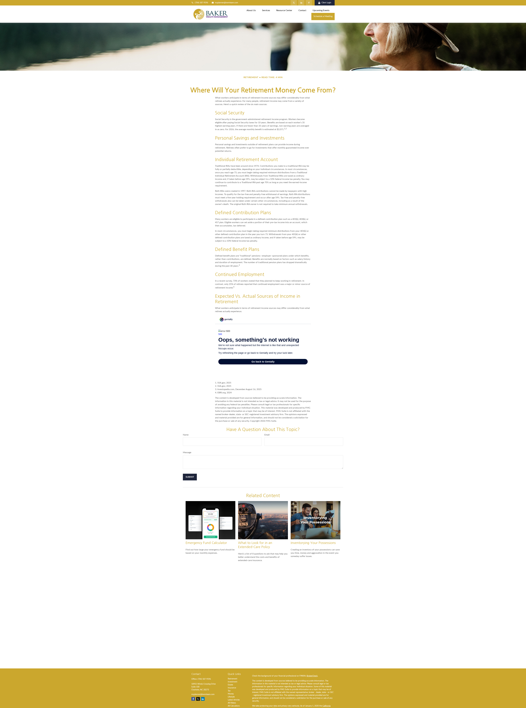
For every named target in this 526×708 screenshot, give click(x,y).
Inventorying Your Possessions (313, 542)
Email (267, 435)
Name (185, 435)
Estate (230, 685)
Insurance (232, 688)
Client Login (326, 3)
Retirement (232, 679)
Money (231, 694)
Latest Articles (234, 700)
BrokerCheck (312, 676)
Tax (229, 691)
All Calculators (234, 706)
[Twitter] (294, 2)
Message (187, 452)
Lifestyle (231, 697)
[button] (251, 10)
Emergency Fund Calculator (206, 542)
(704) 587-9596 (201, 3)
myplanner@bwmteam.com (226, 3)
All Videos (232, 703)
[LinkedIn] (301, 2)
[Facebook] (309, 2)
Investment (232, 682)
